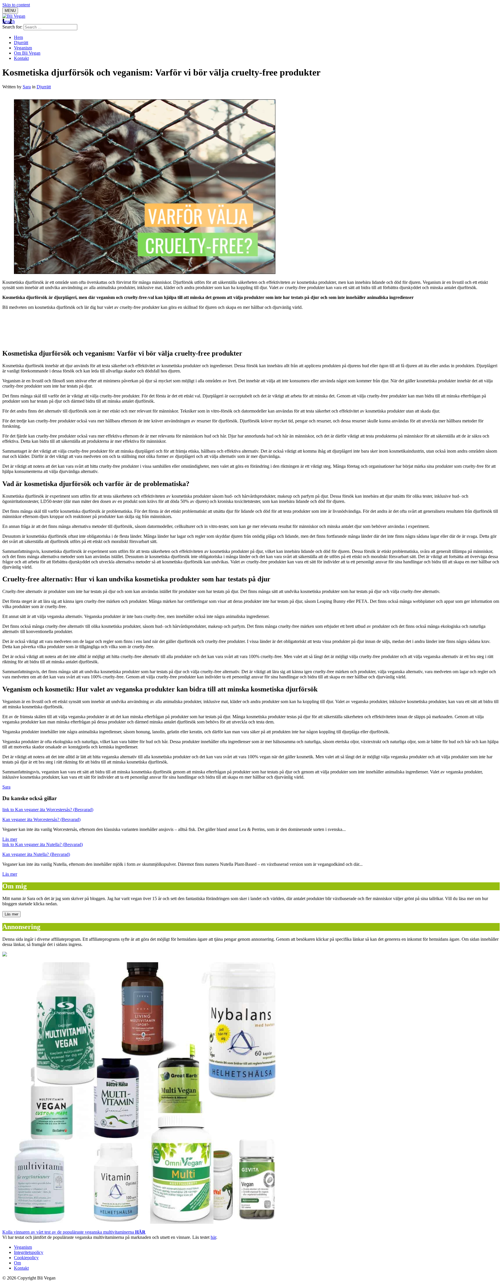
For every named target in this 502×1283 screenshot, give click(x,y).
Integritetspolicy (28, 1252)
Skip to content (16, 4)
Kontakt (21, 58)
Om (17, 1262)
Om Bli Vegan (27, 53)
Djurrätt (21, 42)
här (213, 1237)
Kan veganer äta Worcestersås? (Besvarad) (41, 819)
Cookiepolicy (26, 1257)
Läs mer (9, 839)
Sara (27, 86)
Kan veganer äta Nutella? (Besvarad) (36, 854)
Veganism (23, 47)
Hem (18, 37)
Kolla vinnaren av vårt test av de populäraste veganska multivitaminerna (74, 1232)
